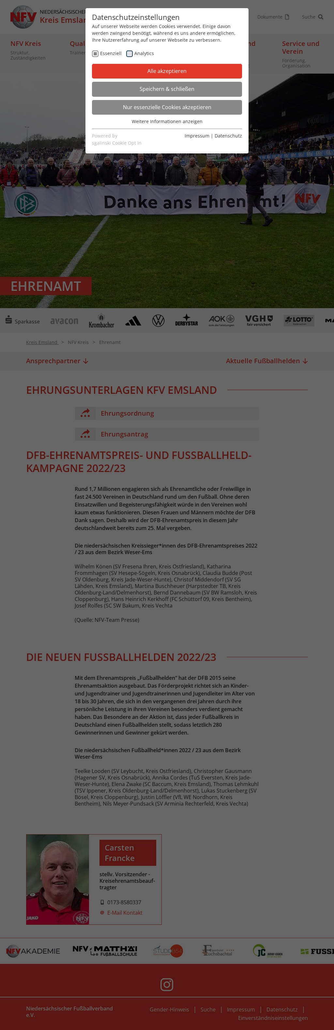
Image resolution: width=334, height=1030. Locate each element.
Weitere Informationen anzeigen (167, 121)
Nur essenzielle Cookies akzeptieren (167, 107)
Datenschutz (228, 136)
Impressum (197, 136)
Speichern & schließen (167, 89)
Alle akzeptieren (167, 71)
